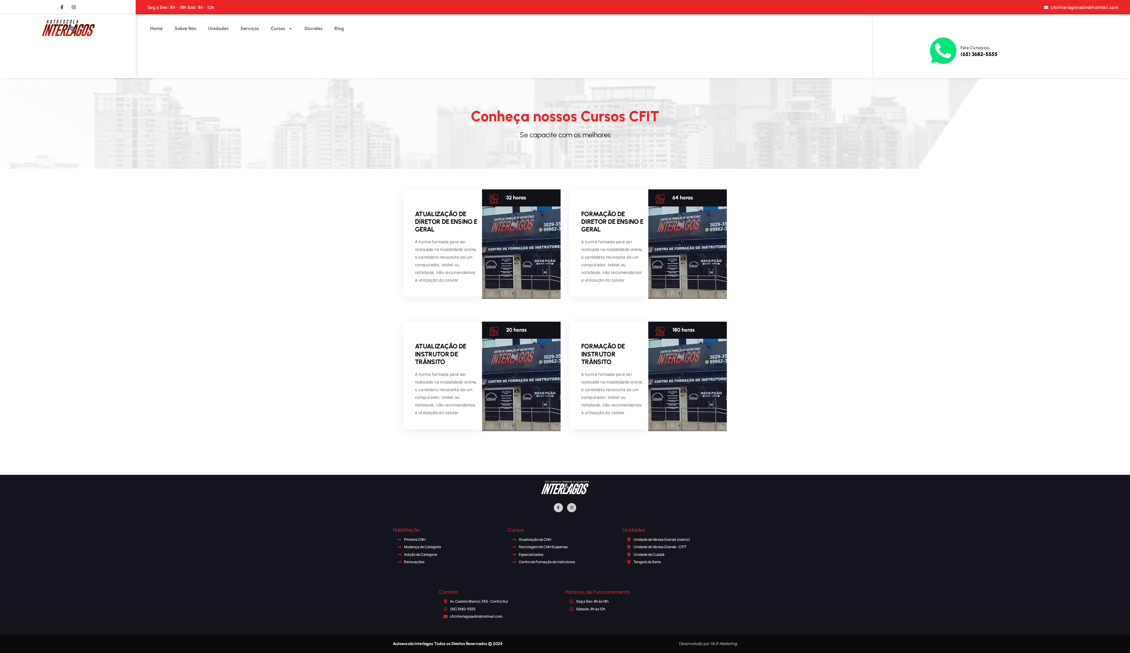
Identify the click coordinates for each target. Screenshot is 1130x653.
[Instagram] (571, 507)
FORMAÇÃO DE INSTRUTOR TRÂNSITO (603, 354)
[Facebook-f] (558, 507)
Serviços (249, 28)
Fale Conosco (974, 47)
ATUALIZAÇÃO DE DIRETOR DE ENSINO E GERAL (446, 221)
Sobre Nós (185, 28)
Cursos (278, 28)
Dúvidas (314, 28)
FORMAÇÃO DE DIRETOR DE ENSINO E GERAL (612, 221)
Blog (339, 28)
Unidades (218, 28)
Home (156, 28)
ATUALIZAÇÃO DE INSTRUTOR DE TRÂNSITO (440, 354)
